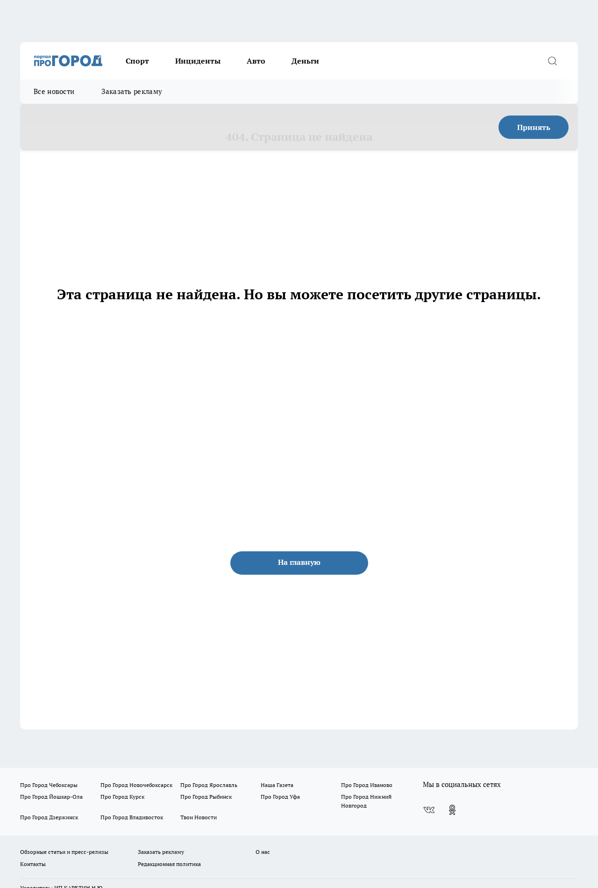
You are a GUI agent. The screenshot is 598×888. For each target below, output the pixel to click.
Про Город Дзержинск (49, 817)
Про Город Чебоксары (49, 784)
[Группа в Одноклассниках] (452, 810)
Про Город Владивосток (131, 817)
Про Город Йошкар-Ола (51, 796)
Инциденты (198, 60)
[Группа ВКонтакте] (429, 810)
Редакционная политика (169, 863)
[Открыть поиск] (552, 60)
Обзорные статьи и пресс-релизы (64, 851)
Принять (533, 127)
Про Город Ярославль (208, 784)
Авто (256, 60)
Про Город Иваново (366, 784)
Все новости (54, 91)
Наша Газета (277, 784)
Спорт (137, 60)
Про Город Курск (122, 796)
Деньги (305, 60)
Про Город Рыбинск (206, 796)
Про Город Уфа (280, 796)
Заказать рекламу (131, 91)
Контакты (33, 863)
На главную (299, 562)
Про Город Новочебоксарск (136, 784)
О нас (263, 851)
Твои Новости (198, 817)
